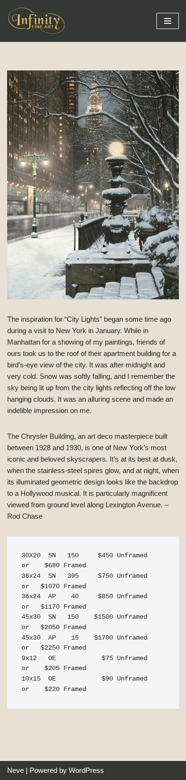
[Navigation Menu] (167, 21)
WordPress (86, 770)
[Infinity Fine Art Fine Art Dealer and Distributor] (38, 21)
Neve (15, 770)
